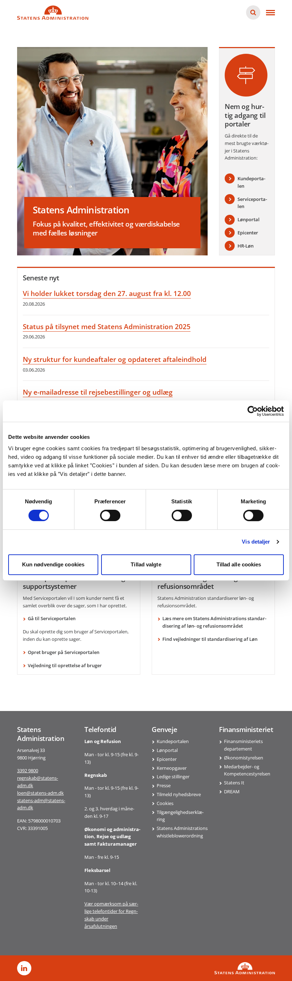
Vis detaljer (256, 542)
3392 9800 (27, 770)
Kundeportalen (173, 741)
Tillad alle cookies (239, 564)
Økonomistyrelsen (243, 757)
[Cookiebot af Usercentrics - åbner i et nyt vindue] (252, 411)
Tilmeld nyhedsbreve (179, 794)
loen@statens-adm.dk (40, 793)
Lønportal (167, 750)
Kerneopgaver (172, 768)
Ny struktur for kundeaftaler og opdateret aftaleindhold (115, 359)
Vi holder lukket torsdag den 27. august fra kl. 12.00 (107, 293)
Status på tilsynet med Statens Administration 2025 (107, 326)
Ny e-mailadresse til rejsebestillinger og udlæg (98, 392)
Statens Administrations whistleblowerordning (182, 832)
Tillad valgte (146, 564)
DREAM (232, 791)
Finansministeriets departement (243, 745)
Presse (164, 785)
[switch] (110, 515)
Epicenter (167, 759)
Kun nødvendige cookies (53, 564)
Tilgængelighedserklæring (180, 816)
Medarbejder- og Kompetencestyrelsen (247, 770)
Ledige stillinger (173, 776)
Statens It (234, 782)
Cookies (165, 803)
